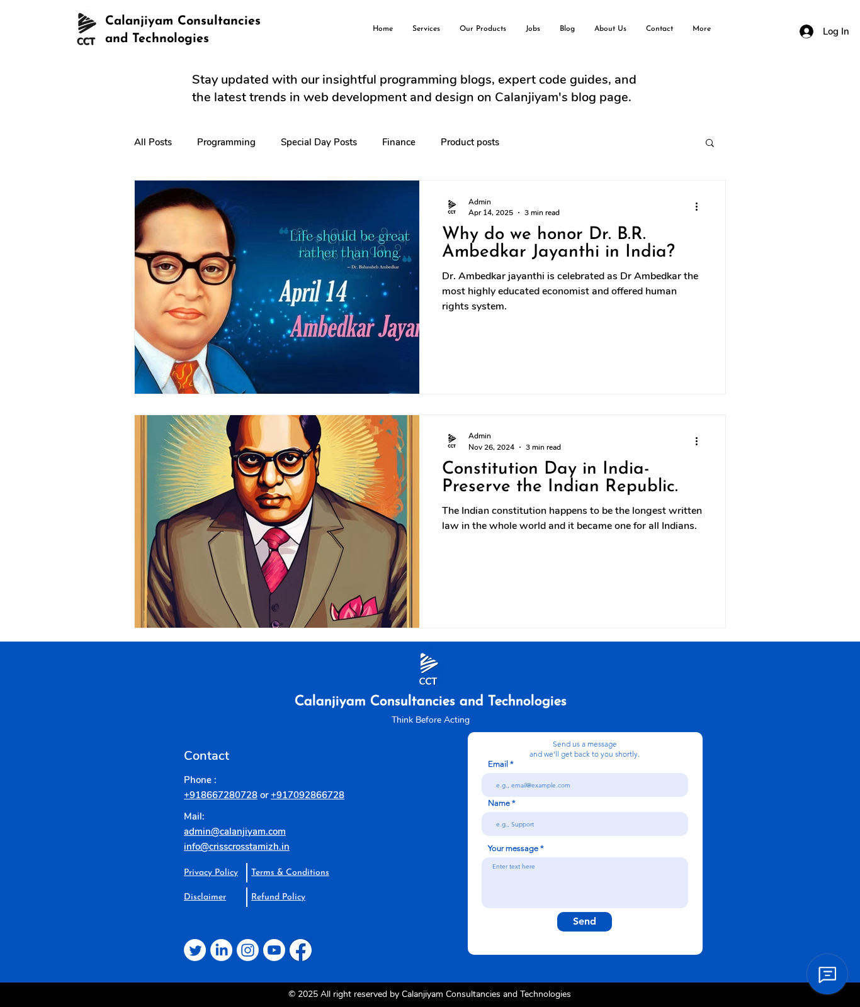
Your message (513, 848)
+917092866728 (307, 795)
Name (499, 803)
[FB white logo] (301, 950)
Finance (399, 142)
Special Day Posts (319, 142)
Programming (226, 142)
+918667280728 (220, 795)
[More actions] (700, 206)
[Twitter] (195, 950)
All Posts (153, 142)
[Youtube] (274, 950)
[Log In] (804, 31)
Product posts (470, 142)
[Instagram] (248, 950)
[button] (710, 143)
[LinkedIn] (221, 950)
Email (498, 764)
